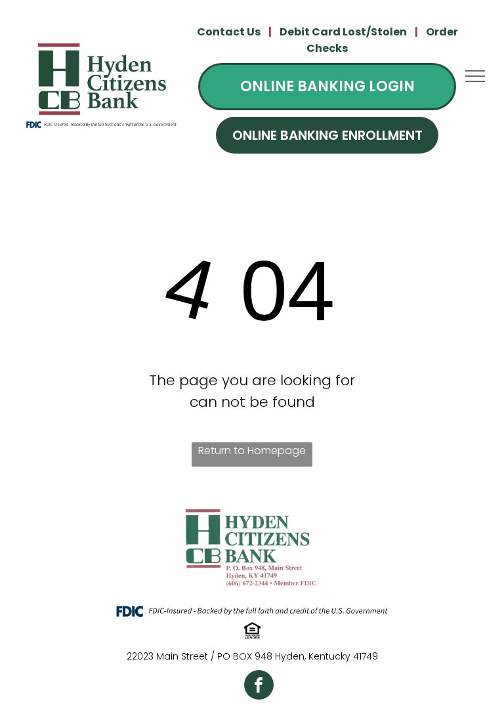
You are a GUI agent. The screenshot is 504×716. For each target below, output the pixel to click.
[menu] (475, 76)
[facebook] (259, 686)
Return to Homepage (252, 450)
